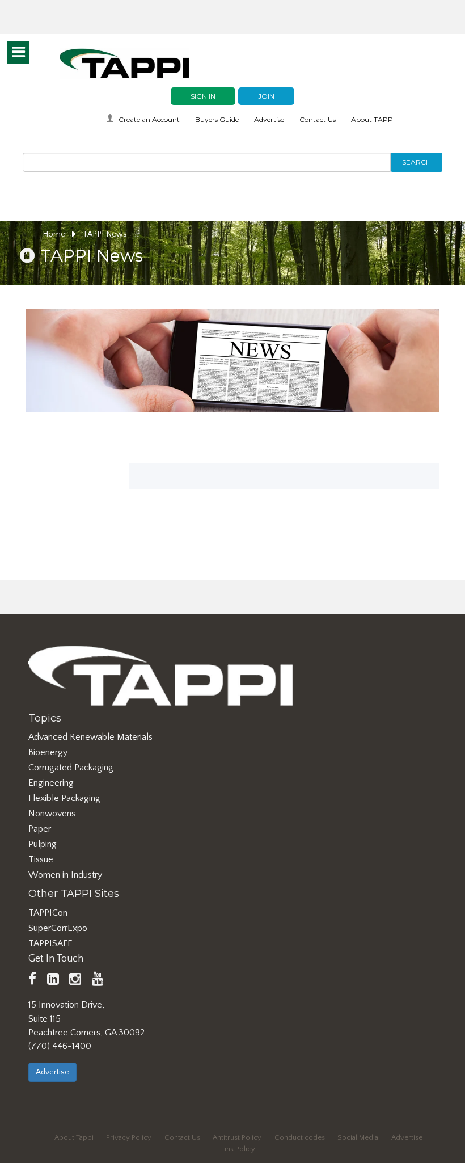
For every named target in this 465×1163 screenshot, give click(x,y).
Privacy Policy (128, 1137)
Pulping (42, 844)
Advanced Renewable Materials (90, 737)
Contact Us (317, 119)
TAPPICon (47, 913)
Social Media (357, 1137)
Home (55, 234)
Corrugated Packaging (70, 767)
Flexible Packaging (64, 798)
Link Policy (238, 1149)
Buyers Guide (217, 119)
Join (266, 96)
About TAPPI (373, 119)
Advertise (269, 119)
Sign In (203, 96)
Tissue (40, 859)
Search (416, 162)
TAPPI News (105, 234)
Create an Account (149, 119)
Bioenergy (47, 752)
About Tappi (74, 1137)
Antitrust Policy (237, 1137)
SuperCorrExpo (57, 928)
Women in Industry (65, 875)
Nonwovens (51, 813)
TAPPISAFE (50, 943)
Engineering (51, 783)
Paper (39, 829)
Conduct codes (299, 1137)
